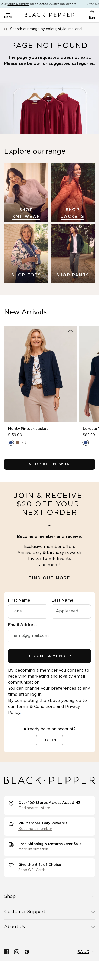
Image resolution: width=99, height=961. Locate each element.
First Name (19, 600)
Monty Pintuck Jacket (28, 429)
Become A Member (49, 656)
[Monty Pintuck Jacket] (40, 374)
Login (49, 740)
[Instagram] (16, 951)
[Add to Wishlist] (70, 332)
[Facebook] (6, 951)
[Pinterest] (26, 951)
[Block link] (26, 192)
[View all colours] (17, 442)
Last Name (62, 600)
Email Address (22, 625)
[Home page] (49, 15)
